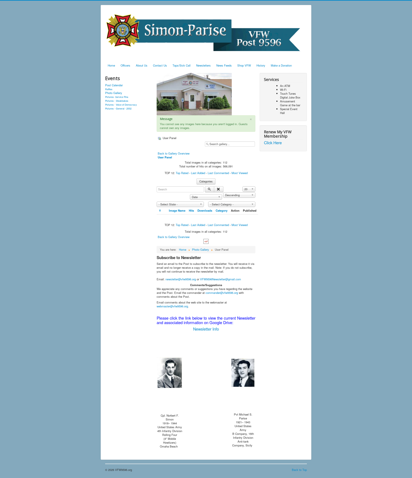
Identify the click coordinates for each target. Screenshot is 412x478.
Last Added (198, 173)
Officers (125, 65)
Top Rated (182, 173)
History (260, 65)
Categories (206, 181)
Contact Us (160, 65)
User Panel (165, 157)
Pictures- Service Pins (116, 97)
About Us (141, 65)
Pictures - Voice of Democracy (121, 104)
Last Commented (218, 173)
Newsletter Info (206, 329)
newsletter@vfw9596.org (180, 279)
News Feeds (224, 65)
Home (111, 65)
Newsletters (203, 65)
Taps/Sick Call (182, 65)
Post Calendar (114, 85)
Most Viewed (240, 173)
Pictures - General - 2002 (118, 108)
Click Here (273, 142)
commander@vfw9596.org (222, 293)
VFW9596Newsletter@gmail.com (220, 279)
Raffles (108, 89)
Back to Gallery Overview (173, 153)
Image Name (177, 210)
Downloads (204, 210)
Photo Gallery (113, 93)
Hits (191, 210)
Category (221, 210)
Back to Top (299, 470)
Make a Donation (281, 65)
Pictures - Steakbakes (116, 100)
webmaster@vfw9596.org (172, 306)
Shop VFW (244, 65)
